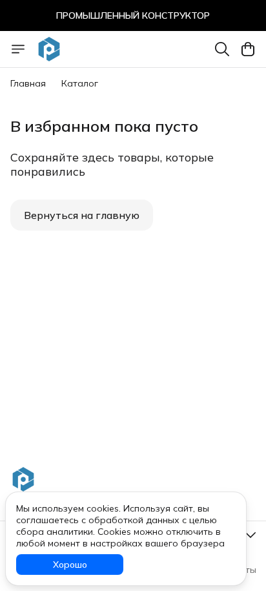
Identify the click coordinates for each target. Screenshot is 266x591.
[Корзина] (248, 49)
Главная (28, 83)
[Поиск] (222, 49)
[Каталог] (18, 49)
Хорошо (70, 564)
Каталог (79, 83)
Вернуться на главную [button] (81, 215)
